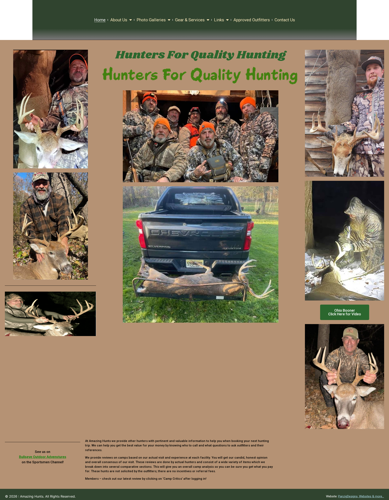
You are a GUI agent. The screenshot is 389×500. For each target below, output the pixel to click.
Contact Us (285, 20)
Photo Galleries (151, 20)
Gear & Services (190, 20)
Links (219, 20)
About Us (118, 20)
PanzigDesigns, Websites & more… (361, 496)
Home (100, 20)
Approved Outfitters (251, 20)
